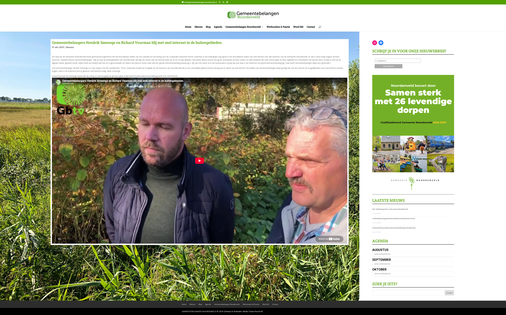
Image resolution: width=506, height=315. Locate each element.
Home (188, 27)
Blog (208, 27)
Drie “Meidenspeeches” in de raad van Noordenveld (390, 209)
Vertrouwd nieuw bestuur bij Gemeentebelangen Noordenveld (393, 228)
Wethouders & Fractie (278, 27)
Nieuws (199, 27)
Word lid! (298, 27)
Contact (311, 27)
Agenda (218, 27)
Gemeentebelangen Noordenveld (243, 27)
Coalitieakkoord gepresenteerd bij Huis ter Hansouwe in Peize (393, 218)
